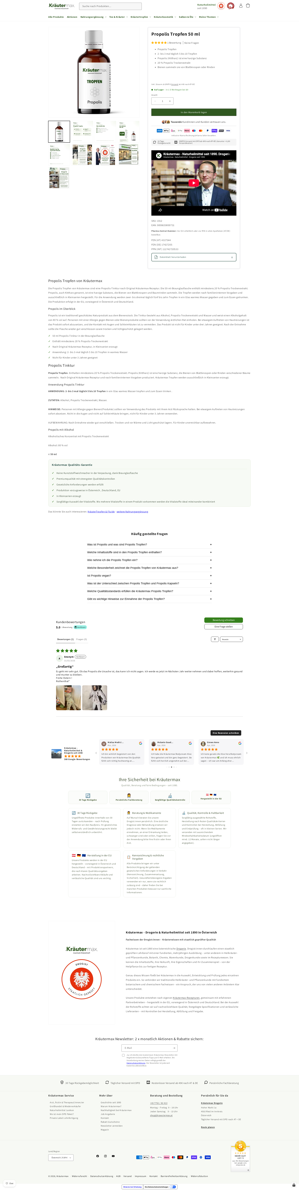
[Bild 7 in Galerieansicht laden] (105, 155)
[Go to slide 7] (171, 767)
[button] (93, 17)
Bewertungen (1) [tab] (65, 639)
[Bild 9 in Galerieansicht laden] (59, 178)
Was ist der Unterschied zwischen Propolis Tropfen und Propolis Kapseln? (149, 583)
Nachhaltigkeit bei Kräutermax (116, 1110)
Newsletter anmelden (112, 1126)
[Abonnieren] (174, 1048)
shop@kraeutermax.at (161, 1115)
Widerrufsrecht (79, 1176)
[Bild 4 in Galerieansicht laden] (128, 132)
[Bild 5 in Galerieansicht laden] (59, 155)
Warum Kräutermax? (111, 1106)
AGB (118, 1176)
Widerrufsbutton (199, 1176)
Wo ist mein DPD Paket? (62, 1114)
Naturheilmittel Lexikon (62, 1110)
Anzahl (154, 95)
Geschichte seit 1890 (111, 1102)
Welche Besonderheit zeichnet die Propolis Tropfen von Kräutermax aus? (149, 567)
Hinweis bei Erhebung (132, 1187)
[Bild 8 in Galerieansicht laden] (128, 155)
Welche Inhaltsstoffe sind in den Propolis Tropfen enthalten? (149, 552)
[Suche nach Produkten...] (138, 6)
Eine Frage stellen (224, 626)
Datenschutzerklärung (136, 1063)
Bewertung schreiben (224, 620)
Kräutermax (63, 1176)
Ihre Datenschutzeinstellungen (156, 1187)
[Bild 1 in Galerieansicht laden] (59, 132)
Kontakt (105, 1118)
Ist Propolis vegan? (149, 575)
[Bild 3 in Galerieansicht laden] (105, 132)
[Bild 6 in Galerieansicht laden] (82, 155)
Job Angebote (108, 1114)
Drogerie (181, 948)
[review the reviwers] (140, 744)
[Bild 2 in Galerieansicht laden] (82, 132)
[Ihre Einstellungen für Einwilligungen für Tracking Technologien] (294, 1185)
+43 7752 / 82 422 (158, 1103)
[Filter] (215, 639)
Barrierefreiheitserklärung (174, 1176)
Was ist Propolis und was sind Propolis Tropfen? (149, 544)
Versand (174, 84)
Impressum (140, 1176)
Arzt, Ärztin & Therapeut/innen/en (67, 1102)
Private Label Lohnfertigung (64, 1118)
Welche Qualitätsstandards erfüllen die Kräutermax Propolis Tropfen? (149, 591)
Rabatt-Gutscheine (110, 1122)
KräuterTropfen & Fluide (101, 511)
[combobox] (110, 6)
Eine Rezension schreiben (226, 733)
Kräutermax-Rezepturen (186, 997)
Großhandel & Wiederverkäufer (65, 1106)
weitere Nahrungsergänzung (132, 511)
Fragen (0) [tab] (81, 639)
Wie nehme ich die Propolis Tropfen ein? (149, 560)
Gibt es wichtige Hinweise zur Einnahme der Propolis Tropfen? (149, 599)
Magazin (105, 1130)
